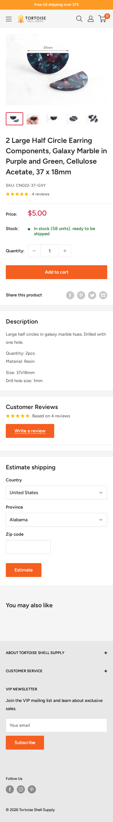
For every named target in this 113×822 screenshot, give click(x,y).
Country (14, 480)
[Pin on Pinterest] (81, 295)
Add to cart (56, 272)
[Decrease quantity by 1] (34, 251)
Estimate (23, 570)
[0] (102, 18)
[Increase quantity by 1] (65, 251)
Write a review (29, 431)
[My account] (91, 19)
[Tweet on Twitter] (92, 295)
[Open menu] (9, 19)
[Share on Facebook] (70, 295)
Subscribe (24, 742)
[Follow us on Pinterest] (32, 789)
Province (14, 507)
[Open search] (79, 19)
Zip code (14, 534)
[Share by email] (103, 295)
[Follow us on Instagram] (21, 789)
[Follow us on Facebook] (10, 789)
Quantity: (15, 250)
